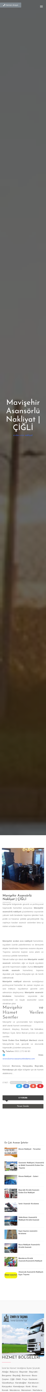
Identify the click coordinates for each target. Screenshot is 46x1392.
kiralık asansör (34, 1082)
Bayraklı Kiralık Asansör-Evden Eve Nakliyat (29, 1191)
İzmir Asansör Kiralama (29, 1204)
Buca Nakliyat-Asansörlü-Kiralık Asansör (29, 1246)
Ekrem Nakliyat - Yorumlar (30, 1149)
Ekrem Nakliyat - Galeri (28, 1176)
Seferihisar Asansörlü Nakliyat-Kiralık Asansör (29, 1218)
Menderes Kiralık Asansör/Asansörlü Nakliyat (30, 1259)
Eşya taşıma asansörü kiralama (28, 1232)
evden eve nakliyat (23, 435)
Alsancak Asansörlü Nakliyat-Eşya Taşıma (31, 1273)
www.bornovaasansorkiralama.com (19, 1058)
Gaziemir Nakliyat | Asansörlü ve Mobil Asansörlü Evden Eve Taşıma (31, 1165)
